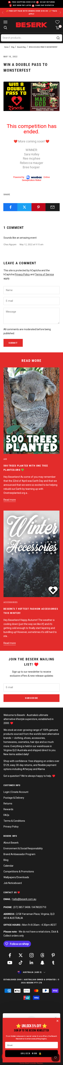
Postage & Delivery (14, 797)
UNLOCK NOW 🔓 (31, 1053)
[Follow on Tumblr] (53, 962)
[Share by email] (52, 207)
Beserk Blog (21, 47)
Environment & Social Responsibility (23, 848)
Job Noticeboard (13, 883)
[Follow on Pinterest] (53, 955)
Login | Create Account (16, 792)
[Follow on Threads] (42, 955)
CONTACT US (10, 892)
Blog (12, 47)
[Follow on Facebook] (9, 955)
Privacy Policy (22, 274)
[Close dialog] (57, 1021)
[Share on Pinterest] (39, 207)
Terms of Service (44, 274)
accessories (11, 602)
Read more (10, 499)
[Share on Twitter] (24, 207)
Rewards (8, 809)
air (5, 459)
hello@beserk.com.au (24, 899)
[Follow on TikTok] (20, 962)
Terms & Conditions (14, 820)
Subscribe (31, 698)
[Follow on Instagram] (31, 955)
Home (6, 47)
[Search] (58, 38)
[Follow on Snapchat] (42, 962)
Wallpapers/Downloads (16, 877)
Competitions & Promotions (19, 871)
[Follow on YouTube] (9, 962)
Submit (13, 343)
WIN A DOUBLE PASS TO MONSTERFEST (43, 47)
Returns (8, 803)
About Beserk (11, 842)
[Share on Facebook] (10, 207)
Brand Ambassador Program (19, 854)
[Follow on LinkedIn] (31, 962)
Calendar (8, 865)
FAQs (6, 815)
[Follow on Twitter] (20, 955)
